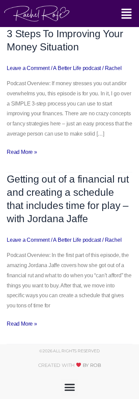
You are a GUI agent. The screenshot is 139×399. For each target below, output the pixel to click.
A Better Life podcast (77, 68)
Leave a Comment (28, 68)
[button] (101, 15)
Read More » (22, 151)
